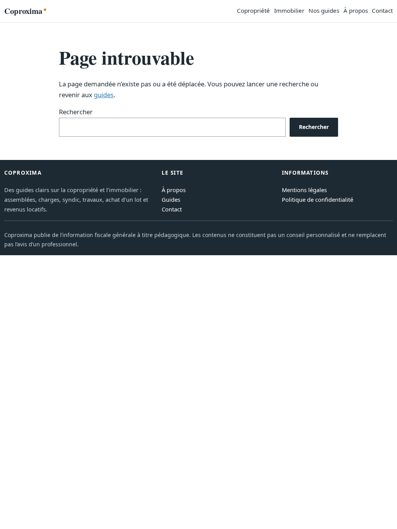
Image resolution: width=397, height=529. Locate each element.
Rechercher (76, 111)
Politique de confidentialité (317, 199)
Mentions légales (304, 190)
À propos (174, 190)
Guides (171, 199)
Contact (172, 209)
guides (104, 94)
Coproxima (23, 11)
